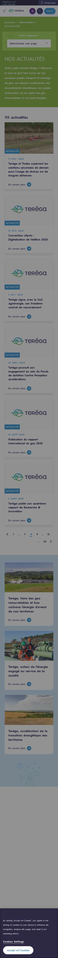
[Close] (56, 910)
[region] (29, 933)
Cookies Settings (13, 941)
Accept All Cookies (18, 950)
